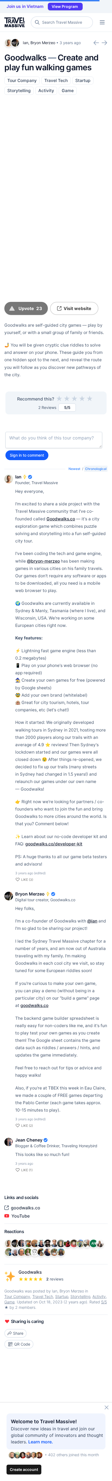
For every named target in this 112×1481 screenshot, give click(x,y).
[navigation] (102, 22)
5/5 (104, 1302)
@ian (92, 921)
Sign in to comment (27, 455)
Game (68, 90)
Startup (83, 80)
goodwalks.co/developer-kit (53, 843)
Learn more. (40, 1441)
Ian (25, 42)
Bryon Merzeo (42, 42)
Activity (46, 90)
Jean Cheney (28, 1140)
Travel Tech (56, 80)
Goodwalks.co (60, 518)
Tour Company (22, 80)
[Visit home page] (15, 22)
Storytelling (19, 90)
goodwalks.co (34, 1005)
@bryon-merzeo (43, 561)
